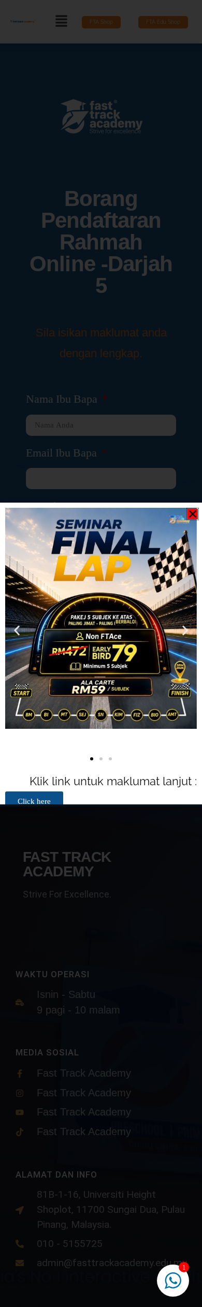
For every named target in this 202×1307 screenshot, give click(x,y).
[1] (173, 1285)
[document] (101, 653)
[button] (192, 514)
